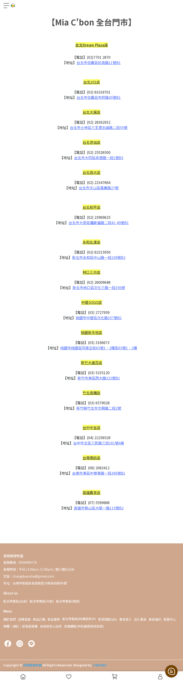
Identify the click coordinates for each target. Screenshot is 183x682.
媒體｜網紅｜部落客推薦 (20, 626)
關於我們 (9, 619)
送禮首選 (24, 619)
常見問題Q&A (107, 619)
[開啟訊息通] (171, 671)
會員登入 (125, 619)
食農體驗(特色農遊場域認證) (84, 626)
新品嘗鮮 (54, 619)
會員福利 (155, 619)
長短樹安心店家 (51, 626)
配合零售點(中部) (42, 601)
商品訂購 (39, 619)
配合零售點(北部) (15, 601)
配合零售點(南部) (68, 601)
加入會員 (140, 619)
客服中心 (169, 619)
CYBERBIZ (99, 665)
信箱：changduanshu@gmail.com (28, 576)
